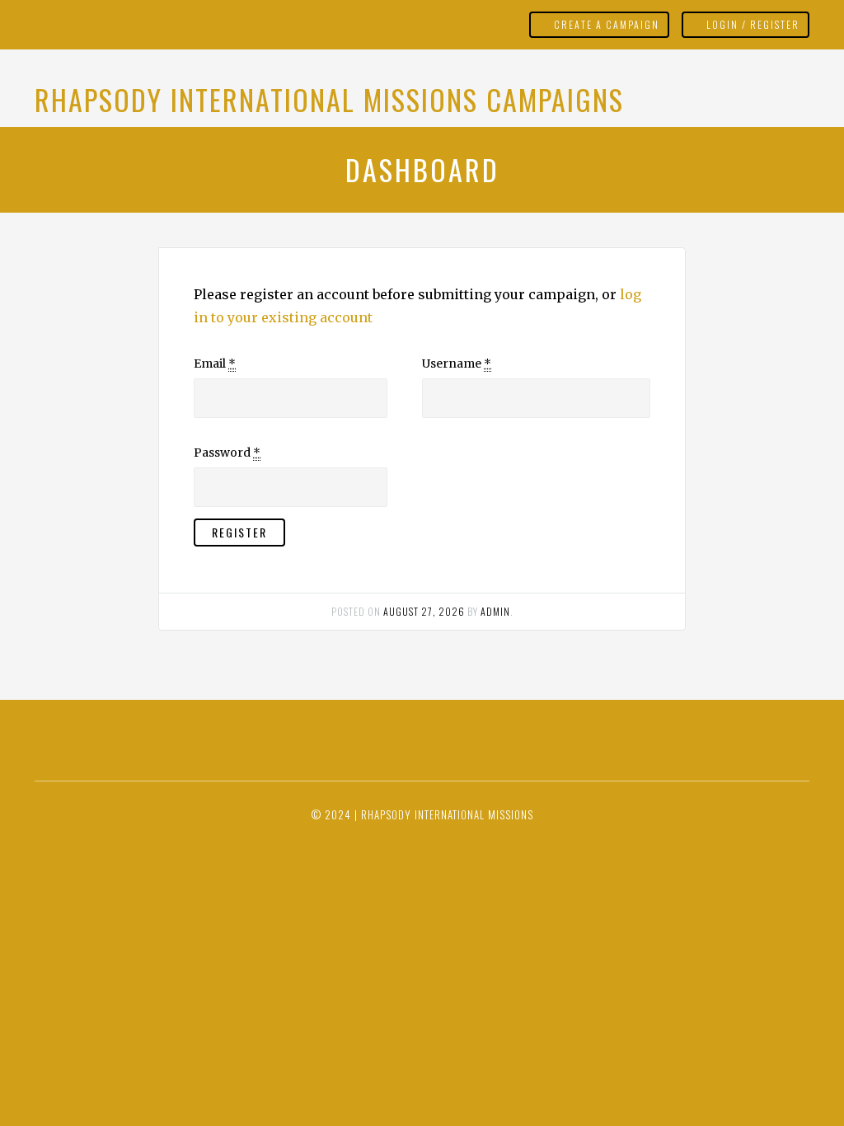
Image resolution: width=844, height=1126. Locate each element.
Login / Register (752, 24)
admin (495, 611)
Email (215, 363)
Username (456, 363)
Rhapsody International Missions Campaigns (329, 99)
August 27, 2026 (424, 611)
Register (239, 532)
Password (227, 452)
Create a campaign (606, 24)
